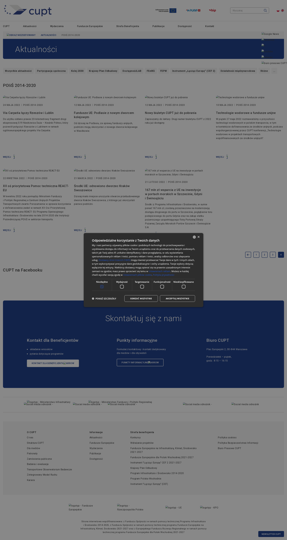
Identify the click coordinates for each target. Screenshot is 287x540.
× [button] (198, 237)
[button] (104, 298)
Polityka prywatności (163, 274)
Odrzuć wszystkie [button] (141, 298)
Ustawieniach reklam (159, 271)
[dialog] (143, 270)
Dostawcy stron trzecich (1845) (114, 259)
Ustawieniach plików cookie (137, 274)
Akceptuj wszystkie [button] (177, 298)
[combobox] (194, 237)
